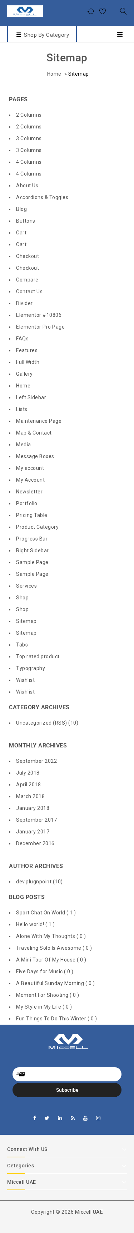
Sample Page (32, 562)
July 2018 (28, 773)
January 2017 (32, 831)
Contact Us (29, 291)
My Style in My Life (39, 1007)
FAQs (22, 338)
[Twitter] (47, 1118)
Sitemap (26, 621)
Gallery (24, 374)
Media (23, 444)
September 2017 (36, 820)
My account (30, 468)
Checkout (27, 256)
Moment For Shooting (43, 995)
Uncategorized (34, 723)
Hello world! (30, 924)
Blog (21, 209)
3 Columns (29, 138)
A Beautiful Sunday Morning (50, 983)
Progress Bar (32, 539)
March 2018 (30, 796)
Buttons (25, 221)
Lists (22, 409)
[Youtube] (85, 1118)
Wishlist (25, 680)
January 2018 (32, 808)
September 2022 (36, 761)
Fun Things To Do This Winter (52, 1018)
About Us (27, 185)
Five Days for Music (40, 971)
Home (54, 74)
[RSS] (73, 1118)
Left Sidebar (31, 397)
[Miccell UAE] (25, 11)
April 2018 (28, 784)
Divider (24, 303)
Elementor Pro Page (40, 327)
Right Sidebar (32, 550)
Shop (22, 597)
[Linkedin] (60, 1118)
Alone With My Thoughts (46, 936)
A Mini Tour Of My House (46, 960)
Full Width (27, 362)
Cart (21, 232)
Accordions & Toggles (42, 197)
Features (27, 350)
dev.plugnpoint (33, 881)
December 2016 (35, 843)
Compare (27, 280)
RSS (60, 723)
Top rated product (38, 656)
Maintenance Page (38, 421)
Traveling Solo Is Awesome (49, 948)
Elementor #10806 (38, 315)
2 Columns (29, 115)
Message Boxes (35, 456)
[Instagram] (98, 1118)
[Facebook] (34, 1118)
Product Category (37, 527)
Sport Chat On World (41, 912)
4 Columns (29, 162)
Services (26, 586)
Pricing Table (32, 515)
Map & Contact (34, 433)
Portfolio (27, 503)
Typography (30, 668)
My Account (30, 480)
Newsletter (29, 491)
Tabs (22, 645)
